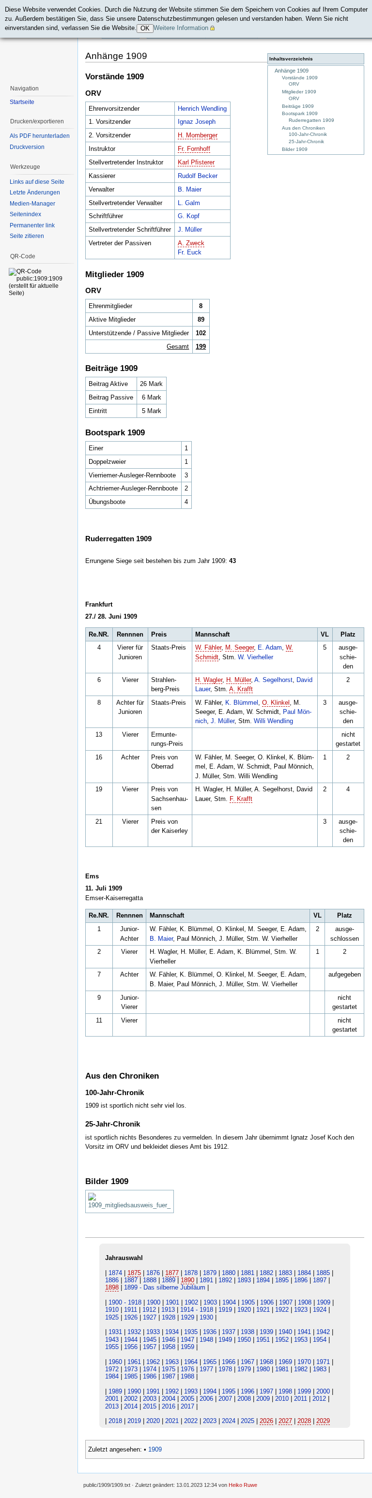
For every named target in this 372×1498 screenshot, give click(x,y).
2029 (323, 1420)
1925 (112, 1317)
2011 (300, 1398)
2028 (304, 1420)
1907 (286, 1302)
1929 (187, 1317)
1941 (304, 1331)
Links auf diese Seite (37, 181)
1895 (282, 1280)
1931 (115, 1331)
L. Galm (189, 203)
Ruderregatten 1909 (311, 120)
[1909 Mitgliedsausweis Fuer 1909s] (129, 1201)
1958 (168, 1346)
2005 (187, 1398)
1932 (134, 1331)
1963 (172, 1361)
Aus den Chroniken (303, 128)
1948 (206, 1339)
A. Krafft (241, 689)
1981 (282, 1369)
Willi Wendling (273, 721)
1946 (168, 1339)
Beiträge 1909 (298, 106)
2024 (228, 1420)
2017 (187, 1406)
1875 (134, 1272)
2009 (263, 1398)
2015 (149, 1406)
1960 (115, 1361)
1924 (319, 1309)
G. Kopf (189, 216)
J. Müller (190, 229)
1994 (210, 1391)
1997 (266, 1391)
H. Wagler (208, 679)
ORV (294, 84)
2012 (319, 1398)
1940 (285, 1331)
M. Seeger (239, 647)
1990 (134, 1391)
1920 (244, 1309)
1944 (131, 1339)
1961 (134, 1361)
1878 (191, 1272)
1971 (323, 1361)
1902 (191, 1302)
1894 (263, 1280)
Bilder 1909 (295, 149)
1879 (210, 1272)
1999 (304, 1391)
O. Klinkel (276, 702)
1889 (168, 1280)
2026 (266, 1420)
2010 (282, 1398)
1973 (131, 1369)
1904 (229, 1302)
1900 (153, 1302)
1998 (285, 1391)
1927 (149, 1317)
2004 (168, 1398)
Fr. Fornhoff (194, 148)
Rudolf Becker (197, 175)
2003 (149, 1398)
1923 (301, 1309)
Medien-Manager (32, 203)
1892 (225, 1280)
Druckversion (27, 147)
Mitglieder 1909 (299, 91)
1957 (149, 1346)
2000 (323, 1391)
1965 (210, 1361)
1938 (247, 1331)
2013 (112, 1406)
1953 (301, 1339)
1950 (244, 1339)
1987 (168, 1376)
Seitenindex (25, 214)
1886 (112, 1280)
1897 (319, 1280)
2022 (191, 1420)
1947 (187, 1339)
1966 (228, 1361)
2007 (225, 1398)
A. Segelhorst (273, 679)
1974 (149, 1369)
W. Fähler (208, 647)
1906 (267, 1302)
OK (145, 28)
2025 (247, 1420)
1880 (228, 1272)
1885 (323, 1272)
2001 (112, 1398)
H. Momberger (197, 135)
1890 (187, 1280)
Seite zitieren (27, 236)
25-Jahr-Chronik (306, 141)
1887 (131, 1280)
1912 (149, 1309)
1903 (210, 1302)
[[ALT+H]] (39, 38)
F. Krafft (241, 798)
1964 (191, 1361)
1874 (115, 1272)
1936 (210, 1331)
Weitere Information (181, 27)
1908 (304, 1302)
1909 (323, 1302)
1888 (149, 1280)
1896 (301, 1280)
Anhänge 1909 (292, 71)
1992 (172, 1391)
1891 (206, 1280)
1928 (168, 1317)
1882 (266, 1272)
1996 (247, 1391)
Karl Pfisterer (196, 162)
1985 (131, 1376)
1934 (172, 1331)
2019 (134, 1420)
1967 (247, 1361)
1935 (191, 1331)
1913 (168, 1309)
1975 (168, 1369)
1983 (319, 1369)
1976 (187, 1369)
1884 (304, 1272)
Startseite (22, 102)
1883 (285, 1272)
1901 (172, 1302)
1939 (266, 1331)
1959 (187, 1346)
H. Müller (238, 679)
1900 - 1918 (124, 1302)
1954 (319, 1339)
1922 (282, 1309)
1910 (112, 1309)
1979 (244, 1369)
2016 (168, 1406)
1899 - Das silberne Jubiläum (164, 1287)
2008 (244, 1398)
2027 (285, 1420)
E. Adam (270, 647)
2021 (172, 1420)
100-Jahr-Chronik (308, 134)
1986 (149, 1376)
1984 (112, 1376)
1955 (112, 1346)
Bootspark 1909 (300, 113)
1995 (228, 1391)
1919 (225, 1309)
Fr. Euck (190, 252)
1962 (153, 1361)
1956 (131, 1346)
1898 (112, 1287)
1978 (225, 1369)
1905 (248, 1302)
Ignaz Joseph (197, 121)
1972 (112, 1369)
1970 (304, 1361)
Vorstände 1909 (300, 77)
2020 (153, 1420)
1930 (206, 1317)
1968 (266, 1361)
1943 (112, 1339)
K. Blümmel (241, 702)
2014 (131, 1406)
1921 (263, 1309)
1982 (301, 1369)
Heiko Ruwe (243, 1485)
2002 (131, 1398)
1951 (263, 1339)
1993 (191, 1391)
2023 (210, 1420)
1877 (172, 1272)
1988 (187, 1376)
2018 (115, 1420)
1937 (228, 1331)
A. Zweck (191, 243)
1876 (153, 1272)
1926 (131, 1317)
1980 (263, 1369)
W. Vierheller (255, 657)
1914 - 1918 (196, 1309)
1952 (282, 1339)
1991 (153, 1391)
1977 (206, 1369)
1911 (130, 1309)
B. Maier (190, 189)
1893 (244, 1280)
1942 (323, 1331)
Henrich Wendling (202, 108)
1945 (149, 1339)
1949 (225, 1339)
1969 (285, 1361)
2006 (206, 1398)
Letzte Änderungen (35, 192)
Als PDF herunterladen (40, 136)
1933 (153, 1331)
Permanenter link (32, 225)
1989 (115, 1391)
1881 (247, 1272)
